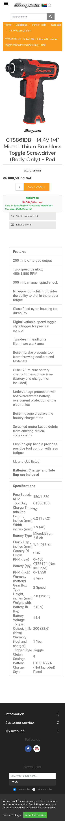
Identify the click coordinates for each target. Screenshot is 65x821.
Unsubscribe (45, 789)
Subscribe (24, 789)
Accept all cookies (35, 815)
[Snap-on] (32, 92)
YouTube (36, 748)
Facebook (28, 748)
